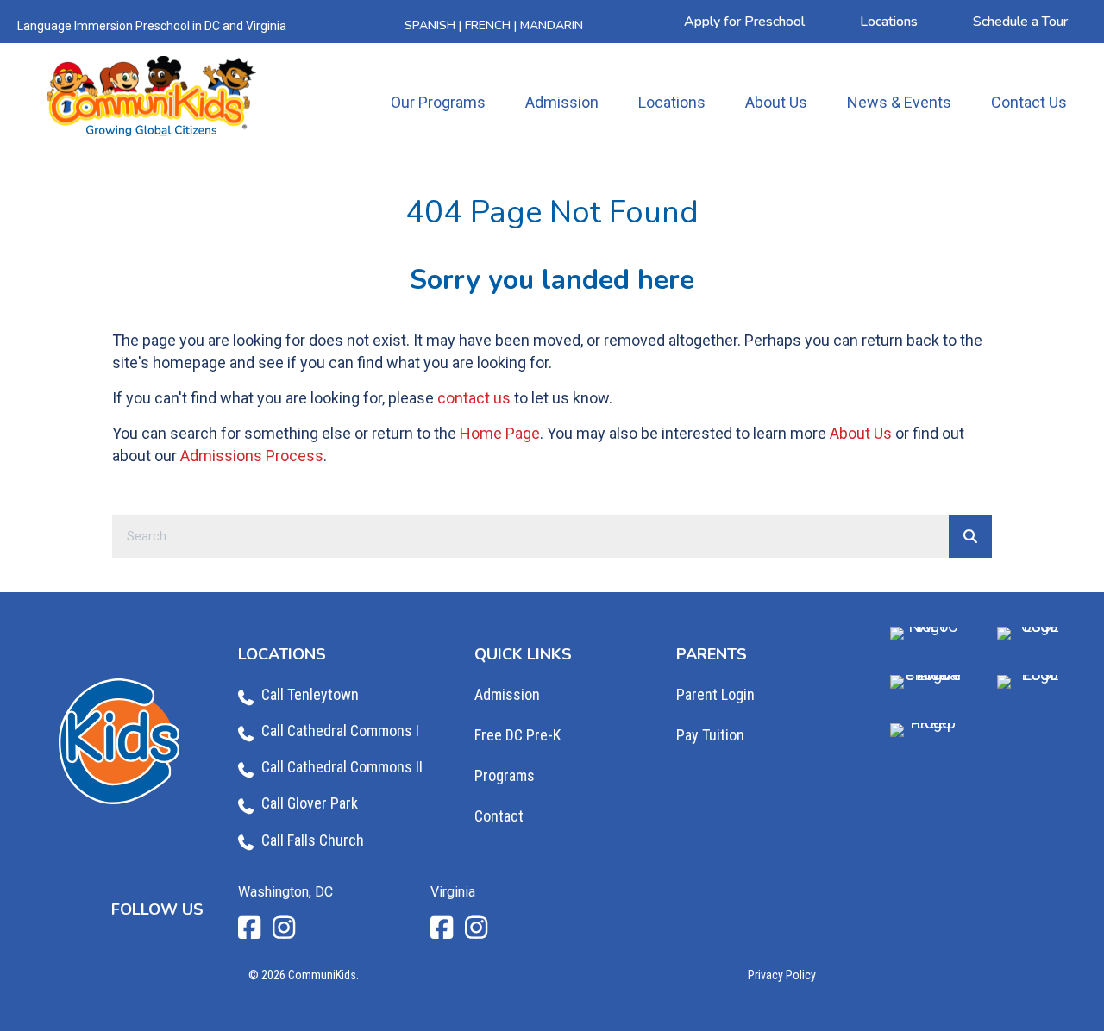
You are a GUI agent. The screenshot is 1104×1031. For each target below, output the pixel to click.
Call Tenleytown (310, 694)
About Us (776, 102)
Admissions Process (251, 456)
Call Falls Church (312, 840)
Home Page (500, 433)
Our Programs (438, 102)
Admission (562, 102)
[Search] (970, 536)
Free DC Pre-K (517, 735)
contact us (474, 398)
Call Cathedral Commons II (342, 767)
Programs (504, 775)
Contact (499, 816)
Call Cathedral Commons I (340, 731)
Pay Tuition (710, 735)
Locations (672, 102)
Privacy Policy (782, 975)
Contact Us (1029, 102)
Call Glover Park (309, 803)
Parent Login (715, 694)
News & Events (899, 102)
